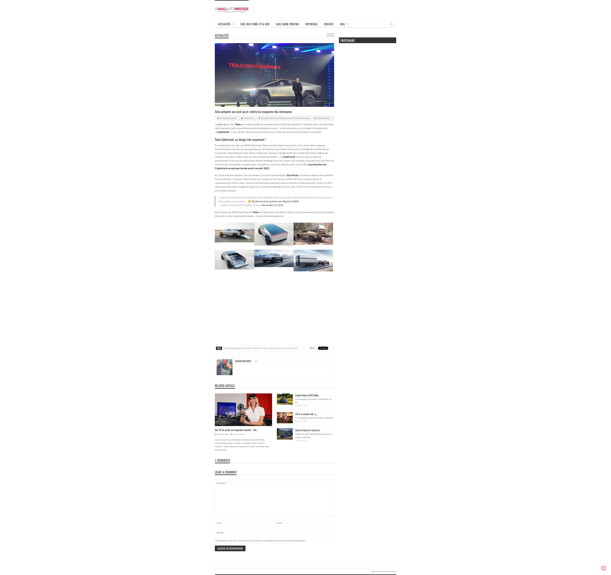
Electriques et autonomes (280, 118)
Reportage (312, 24)
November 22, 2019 (272, 205)
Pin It (312, 348)
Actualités (224, 24)
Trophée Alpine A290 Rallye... (307, 395)
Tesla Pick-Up (291, 348)
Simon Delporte (323, 118)
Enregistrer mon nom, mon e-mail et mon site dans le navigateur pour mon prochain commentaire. (261, 540)
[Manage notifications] (603, 568)
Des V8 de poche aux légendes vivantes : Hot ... (237, 430)
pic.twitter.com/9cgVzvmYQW (282, 201)
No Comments (239, 434)
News (259, 348)
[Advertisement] (338, 7)
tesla (265, 348)
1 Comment (248, 118)
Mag (342, 24)
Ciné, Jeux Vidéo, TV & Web (254, 24)
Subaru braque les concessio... (308, 430)
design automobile (232, 348)
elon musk (247, 348)
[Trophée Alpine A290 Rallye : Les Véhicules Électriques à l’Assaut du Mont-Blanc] (287, 399)
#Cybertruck (258, 201)
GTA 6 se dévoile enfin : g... (306, 414)
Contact (329, 24)
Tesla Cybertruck (276, 348)
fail (254, 348)
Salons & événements (301, 118)
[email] (256, 361)
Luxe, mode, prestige (287, 24)
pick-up (222, 124)
